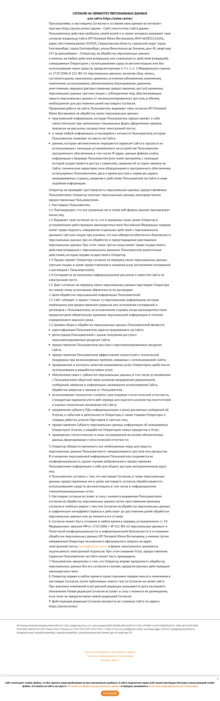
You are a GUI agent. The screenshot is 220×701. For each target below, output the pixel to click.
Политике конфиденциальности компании (173, 686)
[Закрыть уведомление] (217, 678)
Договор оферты (110, 660)
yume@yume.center (93, 546)
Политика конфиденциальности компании (110, 655)
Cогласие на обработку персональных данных (110, 651)
